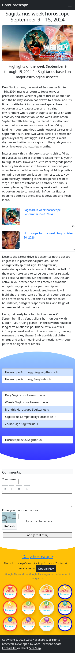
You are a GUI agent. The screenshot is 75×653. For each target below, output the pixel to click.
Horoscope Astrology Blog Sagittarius (30, 372)
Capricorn (28, 623)
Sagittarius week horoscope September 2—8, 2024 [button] (42, 212)
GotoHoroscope (15, 4)
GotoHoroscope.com (48, 644)
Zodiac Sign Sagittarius (20, 424)
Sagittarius (10, 623)
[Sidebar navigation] (70, 4)
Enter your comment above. (20, 510)
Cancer (65, 591)
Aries (10, 591)
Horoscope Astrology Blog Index (26, 379)
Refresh (9, 526)
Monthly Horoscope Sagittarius (25, 409)
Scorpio (65, 607)
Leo (10, 607)
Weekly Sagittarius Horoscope (25, 402)
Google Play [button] (46, 569)
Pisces (65, 623)
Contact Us (9, 648)
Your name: (9, 479)
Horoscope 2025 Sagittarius (23, 440)
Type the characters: (39, 521)
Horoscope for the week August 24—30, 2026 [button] (48, 235)
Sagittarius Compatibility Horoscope (29, 417)
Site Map (35, 648)
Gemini (47, 591)
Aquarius (46, 623)
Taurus (28, 591)
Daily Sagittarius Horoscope (23, 395)
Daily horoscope (37, 556)
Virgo (28, 607)
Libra (46, 607)
